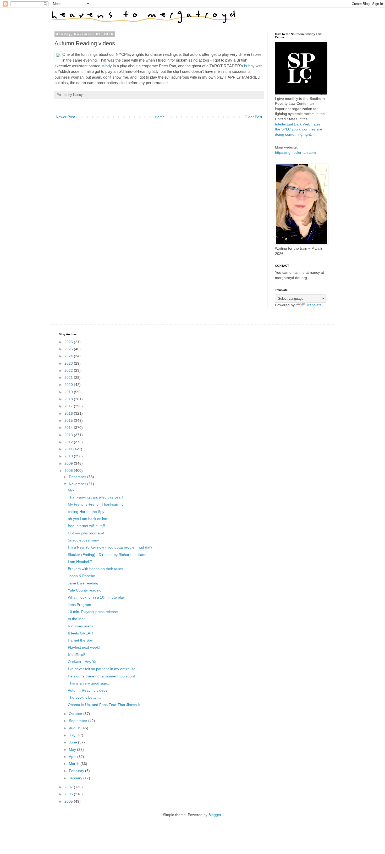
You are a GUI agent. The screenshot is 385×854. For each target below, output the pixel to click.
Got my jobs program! (86, 533)
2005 (69, 801)
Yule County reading (84, 590)
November (78, 484)
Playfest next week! (84, 647)
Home (160, 117)
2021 (69, 377)
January (76, 778)
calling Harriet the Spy (86, 512)
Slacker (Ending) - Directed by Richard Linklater (107, 554)
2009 (69, 463)
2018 (69, 399)
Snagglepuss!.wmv (83, 540)
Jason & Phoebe (81, 576)
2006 (69, 794)
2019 (69, 392)
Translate (314, 305)
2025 (69, 349)
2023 (69, 363)
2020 (69, 384)
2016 (69, 413)
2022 (69, 370)
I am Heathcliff (80, 562)
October (76, 713)
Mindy (106, 66)
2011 (68, 449)
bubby (249, 66)
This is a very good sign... (89, 683)
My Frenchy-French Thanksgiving (96, 504)
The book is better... (84, 697)
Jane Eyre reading (83, 583)
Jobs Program (79, 605)
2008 (69, 470)
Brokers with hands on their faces (95, 569)
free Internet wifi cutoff (86, 526)
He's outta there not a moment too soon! (101, 676)
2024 (69, 356)
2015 (69, 420)
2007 (69, 787)
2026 (69, 342)
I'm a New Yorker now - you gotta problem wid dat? (110, 547)
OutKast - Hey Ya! (82, 662)
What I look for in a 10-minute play (96, 597)
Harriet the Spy (80, 640)
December (78, 477)
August (75, 728)
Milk (71, 490)
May (73, 749)
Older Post (253, 117)
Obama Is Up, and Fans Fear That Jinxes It (104, 705)
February (77, 771)
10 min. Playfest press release (93, 612)
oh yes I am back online (87, 519)
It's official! (76, 655)
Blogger (214, 815)
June (73, 742)
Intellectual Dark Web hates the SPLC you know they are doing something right (298, 129)
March (74, 764)
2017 (69, 406)
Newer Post (65, 117)
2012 (69, 442)
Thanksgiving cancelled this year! (95, 497)
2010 (69, 456)
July (72, 735)
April (73, 756)
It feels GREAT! (80, 633)
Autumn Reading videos (87, 690)
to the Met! (77, 619)
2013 (69, 435)
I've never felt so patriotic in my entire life (101, 669)
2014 (69, 427)
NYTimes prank (80, 626)
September (78, 721)
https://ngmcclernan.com (295, 152)
